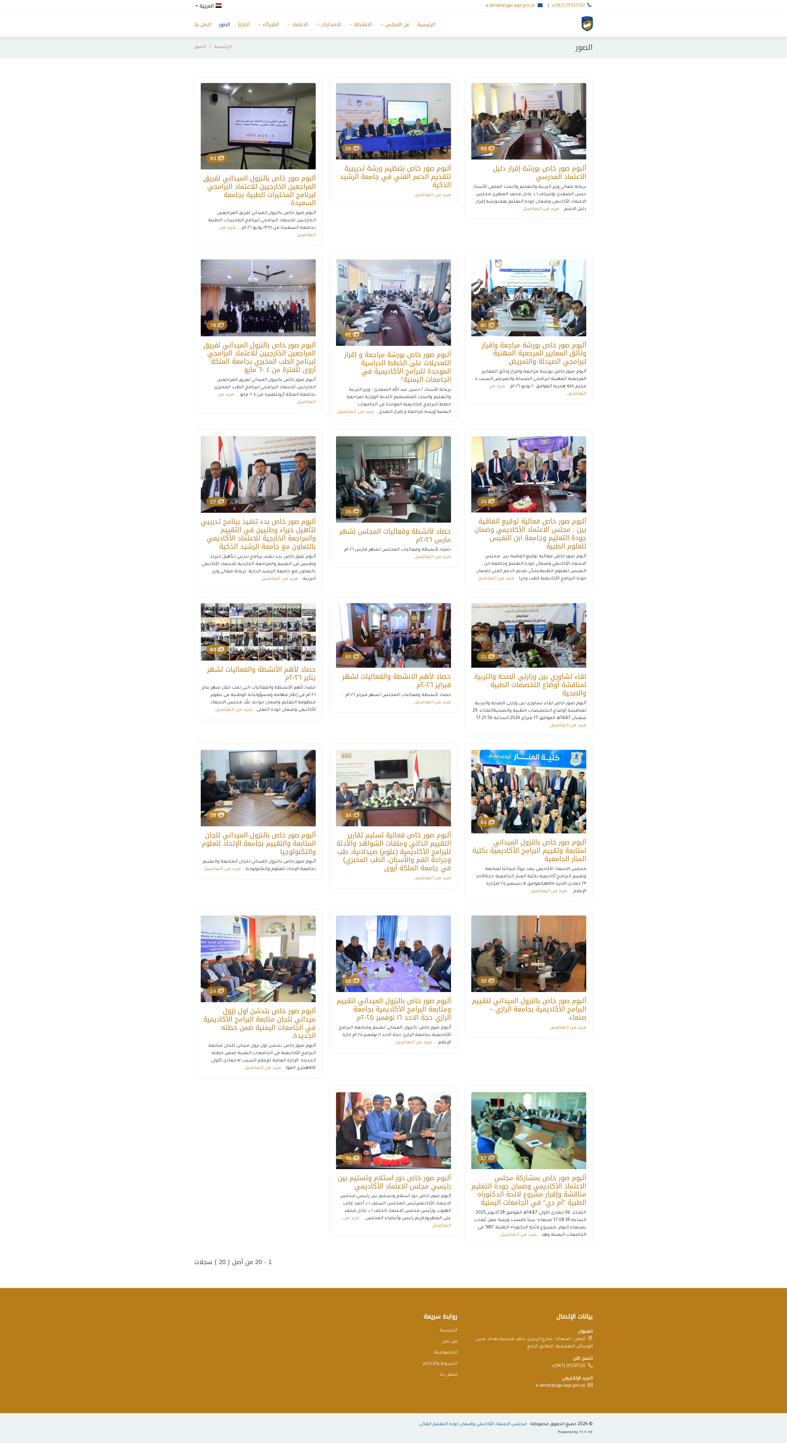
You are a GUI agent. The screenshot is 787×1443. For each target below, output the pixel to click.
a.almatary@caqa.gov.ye (510, 6)
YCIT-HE (586, 1433)
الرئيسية (426, 24)
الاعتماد (300, 24)
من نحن (449, 1341)
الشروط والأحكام (440, 1364)
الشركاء (271, 24)
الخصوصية (445, 1352)
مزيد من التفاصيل (541, 209)
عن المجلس (397, 24)
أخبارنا (244, 24)
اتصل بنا (202, 24)
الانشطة (363, 24)
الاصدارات (331, 24)
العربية (207, 5)
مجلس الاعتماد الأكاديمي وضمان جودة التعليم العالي (473, 1424)
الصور (224, 24)
